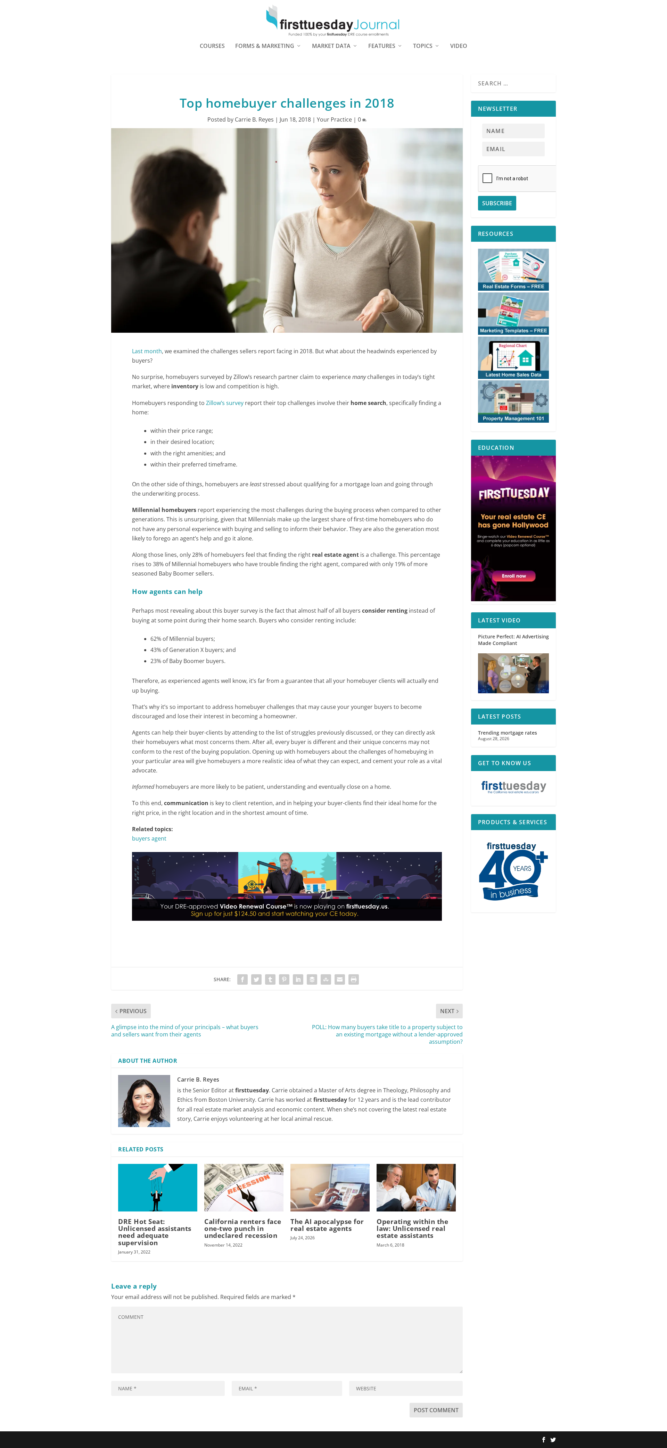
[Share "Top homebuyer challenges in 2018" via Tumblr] (270, 979)
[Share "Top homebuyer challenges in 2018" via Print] (354, 979)
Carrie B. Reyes (254, 119)
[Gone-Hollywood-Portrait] (513, 599)
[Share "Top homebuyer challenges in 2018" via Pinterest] (284, 979)
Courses (212, 46)
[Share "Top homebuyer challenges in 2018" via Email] (340, 979)
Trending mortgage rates (507, 732)
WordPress (213, 1440)
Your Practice (334, 119)
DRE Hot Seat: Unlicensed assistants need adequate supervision (154, 1232)
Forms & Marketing (264, 46)
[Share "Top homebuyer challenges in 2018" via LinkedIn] (298, 979)
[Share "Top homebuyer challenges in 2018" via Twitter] (256, 979)
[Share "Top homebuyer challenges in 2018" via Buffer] (312, 979)
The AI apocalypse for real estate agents (327, 1225)
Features (381, 46)
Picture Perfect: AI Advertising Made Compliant (513, 639)
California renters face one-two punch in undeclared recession (242, 1228)
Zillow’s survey (225, 403)
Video (458, 46)
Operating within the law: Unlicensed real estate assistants (412, 1228)
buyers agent (149, 838)
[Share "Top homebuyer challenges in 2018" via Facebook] (242, 979)
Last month (147, 351)
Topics (423, 46)
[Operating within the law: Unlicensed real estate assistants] (416, 1187)
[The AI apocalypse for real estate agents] (330, 1187)
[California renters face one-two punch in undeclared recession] (243, 1187)
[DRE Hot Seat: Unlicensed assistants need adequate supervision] (157, 1187)
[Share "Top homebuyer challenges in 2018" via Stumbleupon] (326, 979)
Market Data (331, 46)
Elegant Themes (155, 1440)
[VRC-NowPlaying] (287, 927)
